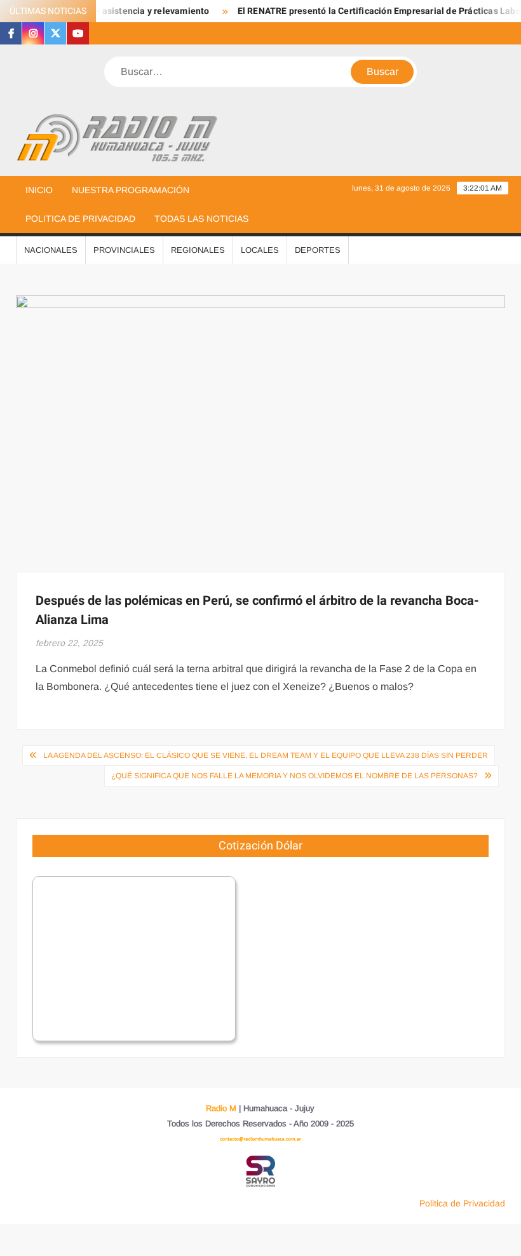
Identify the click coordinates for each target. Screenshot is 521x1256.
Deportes (318, 250)
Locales (260, 250)
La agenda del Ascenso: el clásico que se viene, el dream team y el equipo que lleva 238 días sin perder (265, 755)
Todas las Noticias (201, 218)
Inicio (39, 190)
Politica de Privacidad (80, 218)
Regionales (198, 250)
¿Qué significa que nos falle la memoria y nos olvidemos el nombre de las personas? (294, 775)
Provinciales (124, 250)
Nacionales (51, 250)
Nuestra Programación (130, 190)
